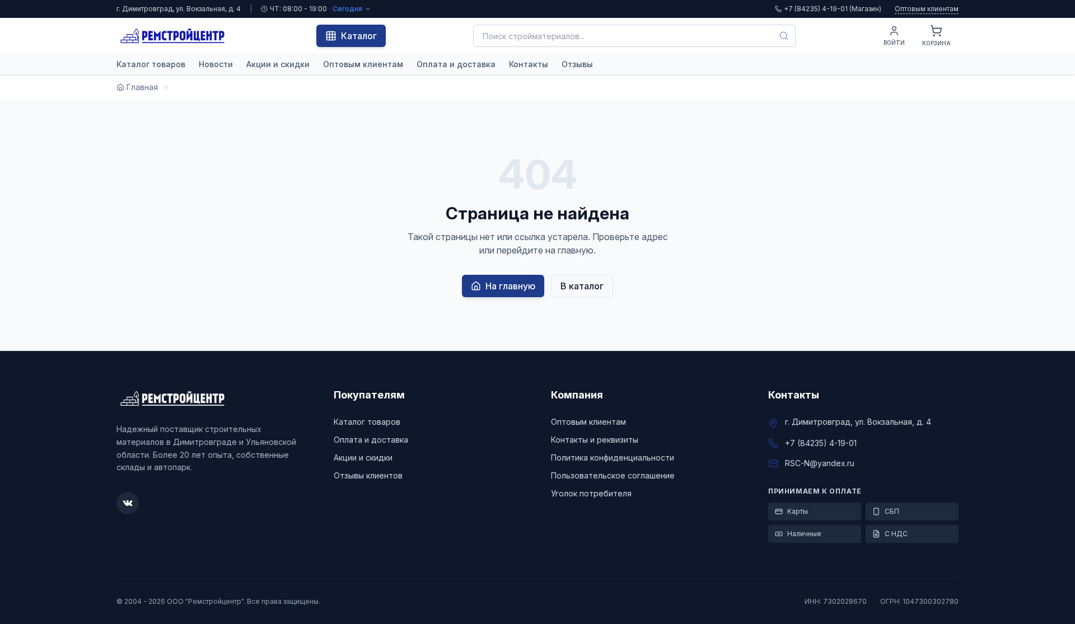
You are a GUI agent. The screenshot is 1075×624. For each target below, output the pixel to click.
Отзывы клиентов (368, 475)
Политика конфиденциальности (612, 457)
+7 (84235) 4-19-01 (821, 443)
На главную (510, 286)
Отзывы (577, 64)
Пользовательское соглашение (613, 475)
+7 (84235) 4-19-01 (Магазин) (832, 8)
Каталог (359, 35)
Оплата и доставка (456, 64)
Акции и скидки (278, 64)
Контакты (528, 64)
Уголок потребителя (591, 493)
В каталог (582, 286)
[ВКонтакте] (127, 503)
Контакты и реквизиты (594, 439)
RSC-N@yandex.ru (819, 463)
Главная (142, 87)
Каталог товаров (150, 64)
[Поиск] (784, 36)
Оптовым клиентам (927, 8)
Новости (216, 64)
